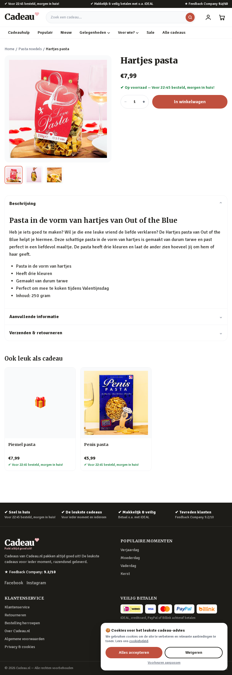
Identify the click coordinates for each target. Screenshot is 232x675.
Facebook (14, 583)
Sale (150, 32)
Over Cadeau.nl (17, 631)
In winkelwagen (190, 102)
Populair (45, 32)
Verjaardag (130, 549)
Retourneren (15, 615)
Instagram (36, 583)
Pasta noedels (30, 48)
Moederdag (130, 557)
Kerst (125, 573)
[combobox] (121, 17)
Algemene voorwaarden (24, 638)
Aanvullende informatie (116, 316)
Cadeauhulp (19, 32)
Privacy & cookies (20, 646)
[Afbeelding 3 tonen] (54, 175)
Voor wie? (126, 32)
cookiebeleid (138, 641)
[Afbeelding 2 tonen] (34, 175)
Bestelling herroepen (22, 623)
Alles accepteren (134, 652)
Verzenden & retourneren (116, 333)
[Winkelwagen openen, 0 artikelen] (221, 17)
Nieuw (66, 32)
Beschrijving (116, 203)
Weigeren (193, 652)
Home (9, 48)
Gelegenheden (93, 32)
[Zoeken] (190, 17)
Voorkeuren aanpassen (164, 663)
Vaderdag (128, 565)
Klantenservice (17, 607)
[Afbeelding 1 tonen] (14, 175)
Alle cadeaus (174, 32)
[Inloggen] (208, 17)
